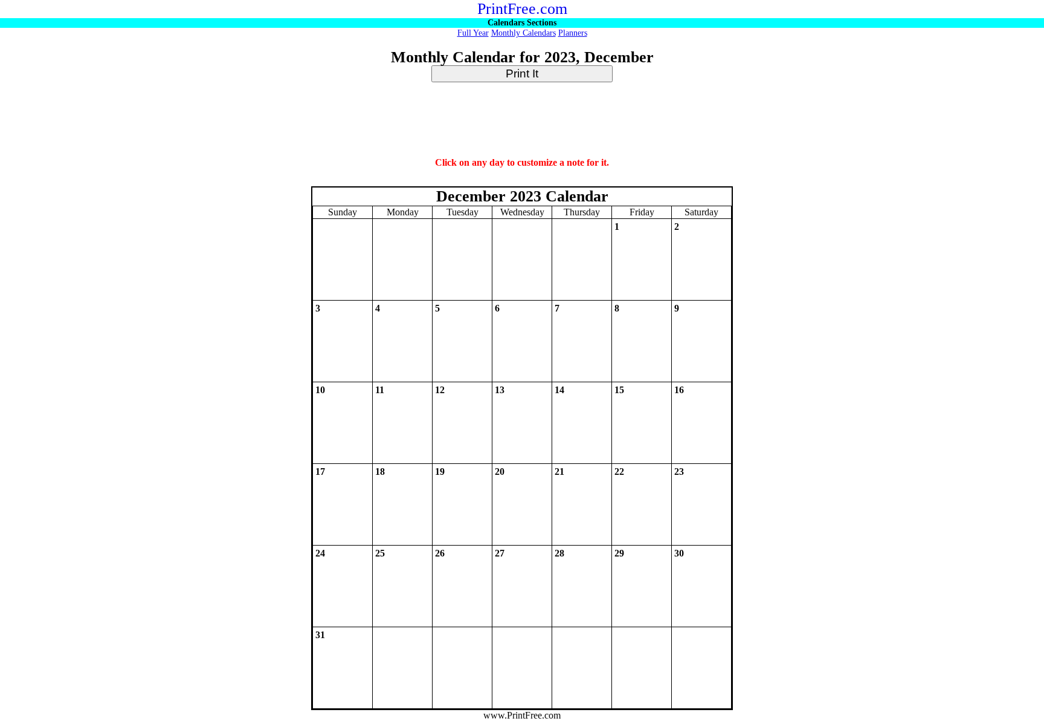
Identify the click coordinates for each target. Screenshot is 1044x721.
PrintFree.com (522, 9)
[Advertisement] (522, 120)
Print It (522, 73)
